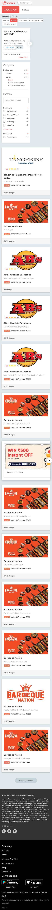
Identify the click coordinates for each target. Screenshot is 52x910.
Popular (14, 20)
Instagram (15, 831)
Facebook (4, 831)
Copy (19, 47)
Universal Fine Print (10, 859)
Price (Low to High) (9, 24)
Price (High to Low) (36, 20)
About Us (5, 850)
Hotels (25, 10)
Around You (10, 10)
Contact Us (6, 871)
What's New (23, 20)
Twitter (9, 831)
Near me (6, 20)
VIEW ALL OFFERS (26, 780)
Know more (23, 57)
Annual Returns (8, 863)
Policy (4, 854)
